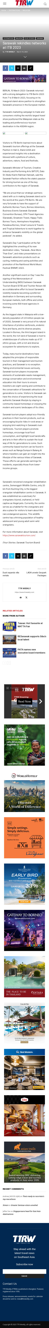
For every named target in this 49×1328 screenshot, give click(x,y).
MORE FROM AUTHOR (13, 616)
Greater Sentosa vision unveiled (24, 1205)
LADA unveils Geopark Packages (36, 574)
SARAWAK (40, 38)
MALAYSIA (26, 10)
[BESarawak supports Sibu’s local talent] (9, 639)
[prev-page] (4, 663)
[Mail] (21, 597)
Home (3, 10)
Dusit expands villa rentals (11, 574)
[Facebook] (5, 68)
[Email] (18, 68)
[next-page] (8, 663)
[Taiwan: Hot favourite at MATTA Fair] (9, 626)
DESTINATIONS (14, 10)
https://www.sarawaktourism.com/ (19, 535)
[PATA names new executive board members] (9, 652)
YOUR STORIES (29, 38)
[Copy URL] (30, 68)
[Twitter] (11, 68)
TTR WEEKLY (10, 52)
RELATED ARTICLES (13, 611)
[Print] (24, 68)
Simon (5, 1205)
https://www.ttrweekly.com (24, 592)
